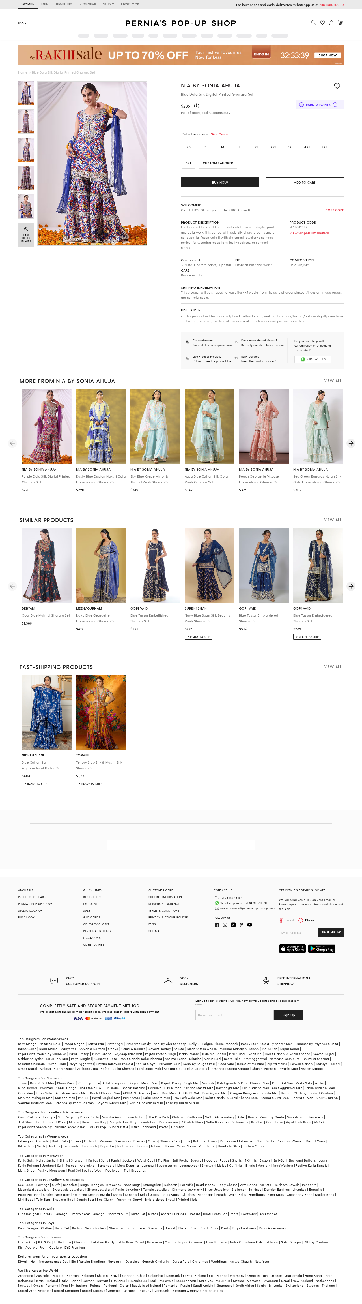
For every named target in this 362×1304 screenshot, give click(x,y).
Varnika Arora (113, 1117)
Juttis (154, 1194)
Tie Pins (163, 1160)
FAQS (152, 924)
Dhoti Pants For (215, 1214)
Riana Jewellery (94, 1122)
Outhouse (194, 1117)
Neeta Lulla (232, 1059)
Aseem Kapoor (312, 1068)
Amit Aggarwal (255, 1059)
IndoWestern (283, 1165)
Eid (73, 1261)
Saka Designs (291, 1242)
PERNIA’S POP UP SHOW (35, 903)
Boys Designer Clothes (35, 1228)
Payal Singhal (81, 1059)
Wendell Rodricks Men (35, 1103)
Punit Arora (131, 1098)
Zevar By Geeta (272, 1117)
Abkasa (144, 1093)
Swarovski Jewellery (69, 1189)
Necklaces (26, 1185)
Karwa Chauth (241, 1261)
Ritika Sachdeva (143, 1127)
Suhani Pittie (118, 1127)
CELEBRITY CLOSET (96, 924)
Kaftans (199, 1141)
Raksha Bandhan (92, 1261)
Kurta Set (138, 1214)
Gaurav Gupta (105, 1059)
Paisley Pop (97, 1127)
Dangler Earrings (277, 1189)
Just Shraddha (29, 1122)
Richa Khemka (123, 1068)
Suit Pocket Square (187, 1160)
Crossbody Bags (300, 1194)
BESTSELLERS (92, 897)
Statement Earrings (246, 1189)
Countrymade (89, 1083)
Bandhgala (106, 1165)
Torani (335, 1064)
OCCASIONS (92, 937)
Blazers (265, 1160)
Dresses (139, 1141)
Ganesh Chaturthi (155, 1261)
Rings (84, 1185)
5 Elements (240, 1122)
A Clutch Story (192, 1122)
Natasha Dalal (50, 1044)
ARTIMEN (129, 1093)
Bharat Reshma (133, 1088)
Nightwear (125, 1146)
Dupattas (107, 1146)
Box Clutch (105, 1199)
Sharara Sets (170, 1141)
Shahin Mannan (264, 1068)
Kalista (179, 1049)
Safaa (105, 1068)
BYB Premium (74, 1247)
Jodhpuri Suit (52, 1165)
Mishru (254, 1049)
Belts (143, 1194)
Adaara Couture (176, 1068)
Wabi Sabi (304, 1083)
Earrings (42, 1185)
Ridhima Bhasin (214, 1054)
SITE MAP (154, 931)
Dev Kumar (172, 1088)
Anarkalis (42, 1141)
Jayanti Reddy (159, 1049)
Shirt (194, 1228)
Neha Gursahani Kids (246, 1242)
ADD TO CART (305, 182)
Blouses (142, 1146)
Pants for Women (290, 1141)
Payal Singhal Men (106, 1098)
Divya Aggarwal (81, 1064)
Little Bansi (62, 1242)
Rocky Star (249, 1044)
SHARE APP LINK (331, 932)
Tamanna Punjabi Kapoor (229, 1068)
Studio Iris (199, 1068)
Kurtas (93, 1160)
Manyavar (68, 1049)
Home (22, 72)
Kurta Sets (60, 1141)
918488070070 (332, 5)
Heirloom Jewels (286, 1185)
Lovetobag (148, 1122)
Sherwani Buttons (302, 1160)
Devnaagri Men (227, 1088)
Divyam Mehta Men (143, 1083)
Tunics (212, 1141)
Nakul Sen (269, 1049)
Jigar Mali (153, 1068)
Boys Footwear (244, 1228)
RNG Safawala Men (187, 1098)
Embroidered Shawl (160, 1199)
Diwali (23, 1261)
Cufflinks (236, 1165)
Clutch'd (178, 1117)
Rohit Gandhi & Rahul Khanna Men (231, 1098)
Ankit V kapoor (114, 1083)
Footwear (113, 1170)
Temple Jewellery (156, 1189)
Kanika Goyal (146, 1064)
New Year (262, 1261)
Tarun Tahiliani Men (320, 1088)
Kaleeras (170, 1185)
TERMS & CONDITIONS (164, 910)
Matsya (322, 1064)
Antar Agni (115, 1044)
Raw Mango (27, 1044)
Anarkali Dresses (173, 1214)
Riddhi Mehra (189, 1054)
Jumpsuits (71, 1146)
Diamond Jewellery (187, 1189)
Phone (310, 920)
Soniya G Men (302, 1098)
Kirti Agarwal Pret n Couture (40, 1247)
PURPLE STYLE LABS (32, 897)
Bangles (97, 1185)
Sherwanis (123, 1141)
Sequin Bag (85, 1199)
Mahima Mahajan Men (35, 1098)
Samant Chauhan (31, 1064)
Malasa (45, 1068)
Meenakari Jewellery (34, 1189)
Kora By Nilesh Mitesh (182, 1103)
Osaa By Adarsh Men (276, 1044)
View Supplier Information (309, 233)
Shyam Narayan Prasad (114, 1064)
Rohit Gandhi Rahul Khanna (141, 1059)
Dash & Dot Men (42, 1083)
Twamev (46, 1088)
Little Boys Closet (131, 1242)
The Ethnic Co (90, 1088)
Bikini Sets (26, 1146)
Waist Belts (237, 1194)
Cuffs (56, 1185)
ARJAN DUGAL (188, 1093)
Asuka (319, 1083)
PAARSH (83, 1098)
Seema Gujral (323, 1054)
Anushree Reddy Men (71, 1093)
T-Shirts (251, 1160)
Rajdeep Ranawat (128, 1054)
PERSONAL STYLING (97, 931)
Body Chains (227, 1185)
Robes (224, 1160)
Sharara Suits (118, 1214)
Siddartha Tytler (30, 1059)
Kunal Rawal (27, 1088)
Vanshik (208, 1083)
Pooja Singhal (74, 1044)
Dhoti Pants (265, 1141)
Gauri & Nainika (133, 1049)
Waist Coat (146, 1160)
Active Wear (93, 1170)
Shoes (117, 1194)
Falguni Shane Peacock (220, 1044)
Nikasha (195, 1059)
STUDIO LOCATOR (30, 910)
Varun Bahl (212, 1059)
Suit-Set (279, 1160)
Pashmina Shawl (129, 1199)
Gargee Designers (244, 1093)
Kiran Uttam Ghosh (202, 1049)
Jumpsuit (149, 1165)
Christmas (200, 1261)
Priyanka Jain (169, 1064)
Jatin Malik (44, 1093)
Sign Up (288, 1015)
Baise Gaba (27, 1049)
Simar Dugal (27, 1068)
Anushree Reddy (138, 1044)
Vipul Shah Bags (298, 1122)
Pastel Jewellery (127, 1189)
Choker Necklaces (56, 1194)
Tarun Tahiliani (57, 1059)
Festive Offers (253, 1146)
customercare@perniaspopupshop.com (247, 908)
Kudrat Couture (321, 1093)
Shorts (237, 1160)
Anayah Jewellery (123, 1122)
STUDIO (108, 4)
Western (264, 1165)
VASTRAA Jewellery (219, 1117)
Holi (34, 1261)
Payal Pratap (79, 1054)
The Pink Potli (158, 1117)
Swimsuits (90, 1146)
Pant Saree (207, 1146)
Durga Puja (181, 1261)
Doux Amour (168, 1122)
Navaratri (115, 1261)
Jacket (170, 1228)
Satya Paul (96, 1044)
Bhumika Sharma (316, 1059)
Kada (106, 1194)
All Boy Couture (316, 1242)
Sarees (76, 1141)
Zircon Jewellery (100, 1189)
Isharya (49, 1117)
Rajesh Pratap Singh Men (180, 1083)
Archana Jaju (87, 1068)
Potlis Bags (170, 1194)
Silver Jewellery (217, 1189)
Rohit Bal (255, 1054)
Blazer (183, 1228)
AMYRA (319, 1122)
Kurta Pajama (28, 1165)
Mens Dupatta (128, 1165)
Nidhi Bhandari (217, 1122)
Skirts (41, 1146)
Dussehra (132, 1261)
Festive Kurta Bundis (311, 1165)
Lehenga (61, 1214)
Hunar (252, 1117)
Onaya (113, 1049)
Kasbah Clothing (294, 1093)
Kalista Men (269, 1093)
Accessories (168, 1165)
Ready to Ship (229, 1146)
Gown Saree (186, 1146)
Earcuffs (186, 1185)
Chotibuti (81, 1242)
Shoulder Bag (63, 1199)
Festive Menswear (51, 1170)
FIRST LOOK (130, 4)
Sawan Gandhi (302, 1064)
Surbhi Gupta (64, 1068)
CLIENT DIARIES (93, 944)
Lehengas (25, 1141)
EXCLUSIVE (90, 903)
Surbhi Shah (57, 1064)
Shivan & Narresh (92, 1049)
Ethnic (250, 1165)
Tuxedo (71, 1165)
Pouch (221, 1194)
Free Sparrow (216, 1242)
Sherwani (78, 1160)
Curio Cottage (29, 1117)
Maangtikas (152, 1185)
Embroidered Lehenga (88, 1214)
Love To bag (136, 1117)
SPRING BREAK (327, 1098)
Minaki (74, 1122)
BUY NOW (220, 182)
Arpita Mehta (277, 1064)
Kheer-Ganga (66, 1088)
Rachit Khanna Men (105, 1093)
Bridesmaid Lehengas (237, 1141)
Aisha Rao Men (164, 1093)
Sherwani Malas (214, 1165)
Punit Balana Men (255, 1088)
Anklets (265, 1185)
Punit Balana (102, 1054)
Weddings (219, 1261)
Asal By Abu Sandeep (170, 1044)
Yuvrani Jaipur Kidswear (184, 1242)
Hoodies (210, 1160)
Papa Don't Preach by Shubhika (42, 1054)
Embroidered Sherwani (144, 1228)
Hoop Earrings (29, 1194)
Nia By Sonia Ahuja (210, 85)
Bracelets (70, 1185)
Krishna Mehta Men (198, 1088)
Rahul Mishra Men (156, 1098)
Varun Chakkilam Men (146, 1103)
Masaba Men (65, 1098)
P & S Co (44, 1242)
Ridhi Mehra (48, 1049)
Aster (241, 1117)
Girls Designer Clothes (35, 1214)
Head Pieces (205, 1185)
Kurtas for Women (98, 1141)
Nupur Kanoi (289, 1049)
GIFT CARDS (91, 917)
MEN (44, 4)
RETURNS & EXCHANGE (164, 903)
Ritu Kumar (237, 1054)
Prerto (163, 1127)
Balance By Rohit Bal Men (74, 1103)
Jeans (323, 1160)
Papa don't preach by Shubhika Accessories (51, 1127)
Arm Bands (248, 1185)
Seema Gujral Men (275, 1098)
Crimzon (177, 1127)
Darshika (154, 1088)
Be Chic (257, 1122)
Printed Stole (187, 1199)
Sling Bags (276, 1194)
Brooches (138, 1170)
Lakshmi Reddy (103, 1242)
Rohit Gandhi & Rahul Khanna (288, 1054)
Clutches (188, 1194)
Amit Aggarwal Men (287, 1088)
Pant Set (74, 1170)
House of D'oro (54, 1122)
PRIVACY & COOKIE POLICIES (168, 917)
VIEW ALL (333, 381)
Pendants (309, 1185)
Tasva (22, 1083)
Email (290, 920)
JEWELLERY (64, 4)
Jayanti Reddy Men (111, 1103)
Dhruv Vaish (66, 1083)
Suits (104, 1160)
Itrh (140, 1068)
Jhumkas (299, 1189)
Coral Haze (274, 1122)
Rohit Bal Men (282, 1083)
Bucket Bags (324, 1194)
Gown (153, 1141)
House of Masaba (250, 1064)
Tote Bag (43, 1199)
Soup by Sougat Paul (199, 1064)
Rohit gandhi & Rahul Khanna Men (243, 1083)
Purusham (111, 1088)
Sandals (131, 1194)
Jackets (54, 1146)
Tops (186, 1141)
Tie (126, 1170)
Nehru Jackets (95, 1228)
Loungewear (189, 1165)
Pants (115, 1160)
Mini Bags (25, 1199)
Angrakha (87, 1165)
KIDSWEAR (88, 4)
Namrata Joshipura (285, 1059)
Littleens (272, 1242)
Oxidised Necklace (87, 1194)
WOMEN (28, 4)
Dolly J (194, 1044)
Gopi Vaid (226, 1064)
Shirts (63, 1160)
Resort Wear (315, 1141)
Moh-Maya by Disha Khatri (78, 1117)
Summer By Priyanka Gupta (317, 1044)
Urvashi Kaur (288, 1068)
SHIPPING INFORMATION (165, 897)
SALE (86, 910)
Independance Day (53, 1261)
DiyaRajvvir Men (214, 1093)
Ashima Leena (175, 1059)
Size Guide (219, 134)
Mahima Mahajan (233, 1049)
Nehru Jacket (46, 1160)
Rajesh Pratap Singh (160, 1054)
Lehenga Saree (162, 1146)
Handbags (206, 1194)
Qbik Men (25, 1093)
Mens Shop (26, 1170)
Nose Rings (132, 1185)
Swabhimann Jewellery (305, 1117)
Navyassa (154, 1242)
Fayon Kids (26, 1242)
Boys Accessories (272, 1228)
